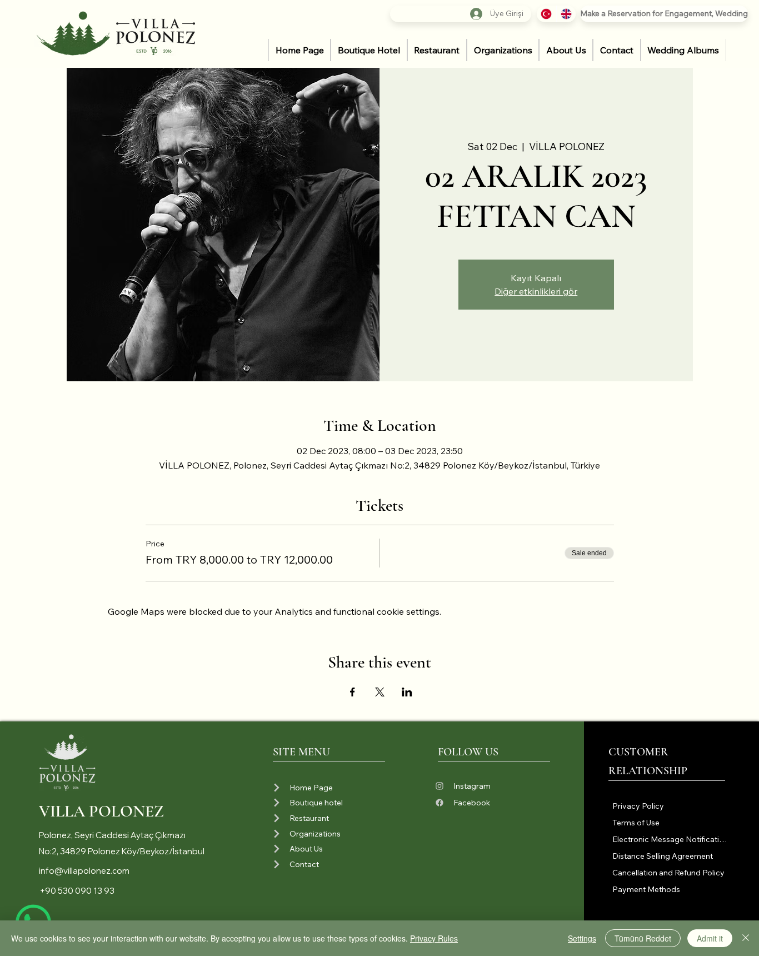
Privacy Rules (434, 938)
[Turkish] (546, 14)
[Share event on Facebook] (352, 692)
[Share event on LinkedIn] (407, 692)
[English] (566, 14)
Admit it (710, 938)
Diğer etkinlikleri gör (536, 291)
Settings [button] (582, 938)
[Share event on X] (379, 692)
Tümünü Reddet (643, 938)
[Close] (745, 938)
